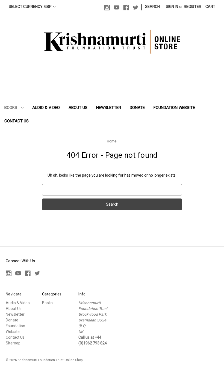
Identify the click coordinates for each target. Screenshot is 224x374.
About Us (78, 107)
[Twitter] (135, 7)
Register (192, 6)
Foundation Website (174, 107)
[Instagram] (107, 7)
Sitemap (13, 343)
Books (11, 107)
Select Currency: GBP (30, 6)
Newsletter (108, 107)
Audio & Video (46, 107)
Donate (137, 107)
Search (152, 6)
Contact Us (16, 121)
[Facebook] (126, 7)
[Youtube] (116, 7)
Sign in (172, 6)
